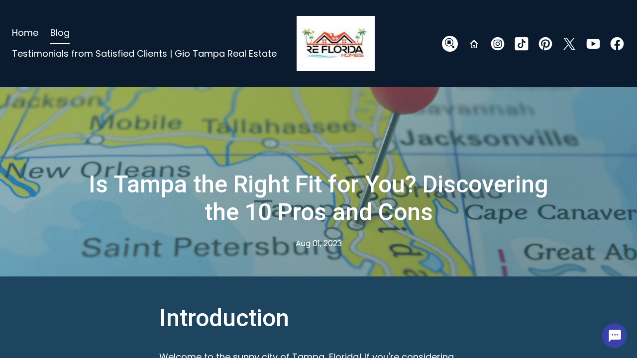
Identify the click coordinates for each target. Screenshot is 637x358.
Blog (60, 32)
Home (25, 32)
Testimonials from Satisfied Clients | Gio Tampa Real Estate (144, 53)
